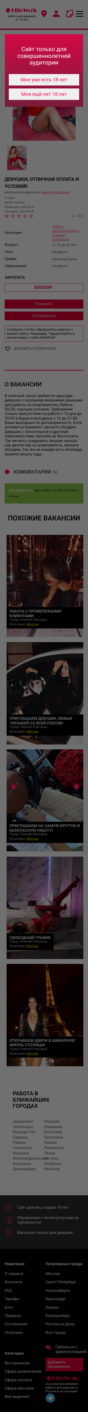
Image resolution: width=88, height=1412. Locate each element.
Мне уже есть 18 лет (44, 80)
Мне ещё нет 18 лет (44, 94)
